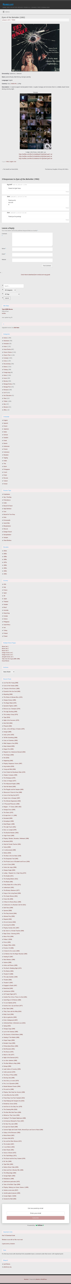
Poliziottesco (7, 500)
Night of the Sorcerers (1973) (11, 720)
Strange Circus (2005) (9, 809)
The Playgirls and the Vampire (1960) (13, 789)
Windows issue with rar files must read (12, 1239)
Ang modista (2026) (9, 766)
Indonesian (6, 446)
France (5, 590)
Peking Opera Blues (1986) (11, 1046)
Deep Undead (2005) (9, 746)
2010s (5, 551)
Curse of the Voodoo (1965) (11, 685)
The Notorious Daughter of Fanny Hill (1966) (57, 169)
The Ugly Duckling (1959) (10, 711)
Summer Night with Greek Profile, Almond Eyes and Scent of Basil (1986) (23, 1129)
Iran (5, 627)
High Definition (7, 508)
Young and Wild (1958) (10, 769)
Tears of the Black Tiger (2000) (12, 1184)
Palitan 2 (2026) (8, 939)
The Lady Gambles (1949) (10, 977)
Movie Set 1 (5, 646)
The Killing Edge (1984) (10, 1173)
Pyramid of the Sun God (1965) (12, 691)
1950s (5, 568)
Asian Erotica (7, 349)
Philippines (6, 621)
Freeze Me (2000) (8, 899)
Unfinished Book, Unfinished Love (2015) (14, 1023)
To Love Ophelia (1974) (10, 1003)
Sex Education (7, 395)
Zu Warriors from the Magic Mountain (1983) (15, 953)
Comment (4, 234)
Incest (5, 378)
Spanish (6, 423)
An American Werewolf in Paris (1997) (14, 1121)
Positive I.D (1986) (9, 948)
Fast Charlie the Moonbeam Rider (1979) (14, 772)
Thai (5, 463)
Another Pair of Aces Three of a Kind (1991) (15, 997)
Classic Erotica (8, 352)
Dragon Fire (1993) (8, 749)
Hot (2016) (6, 757)
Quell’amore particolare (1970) (12, 1181)
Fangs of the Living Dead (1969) (12, 893)
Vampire (6, 537)
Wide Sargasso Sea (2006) (11, 743)
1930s (5, 574)
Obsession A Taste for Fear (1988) (13, 792)
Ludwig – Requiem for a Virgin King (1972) (15, 873)
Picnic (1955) (7, 942)
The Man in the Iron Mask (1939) (12, 855)
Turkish (6, 481)
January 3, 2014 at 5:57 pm (19, 196)
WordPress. (44, 1279)
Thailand (6, 601)
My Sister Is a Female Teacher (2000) (14, 930)
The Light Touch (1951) (10, 827)
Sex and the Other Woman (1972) (13, 1141)
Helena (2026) (7, 853)
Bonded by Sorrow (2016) (10, 1103)
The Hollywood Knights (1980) (12, 783)
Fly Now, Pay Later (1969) (10, 1124)
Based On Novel (8, 505)
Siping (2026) (7, 1026)
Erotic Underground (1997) (11, 1020)
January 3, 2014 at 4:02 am (18, 212)
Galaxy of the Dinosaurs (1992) (12, 1132)
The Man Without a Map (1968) (12, 1063)
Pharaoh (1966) (8, 726)
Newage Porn (7, 387)
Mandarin (6, 455)
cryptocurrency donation (8, 1243)
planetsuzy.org (7, 1267)
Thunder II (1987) (8, 982)
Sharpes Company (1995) (10, 775)
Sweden (6, 604)
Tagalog (6, 458)
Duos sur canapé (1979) (10, 830)
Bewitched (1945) (8, 988)
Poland (5, 636)
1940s (5, 571)
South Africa (7, 624)
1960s (5, 565)
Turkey (5, 630)
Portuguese (7, 469)
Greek (5, 440)
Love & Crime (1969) (9, 864)
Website (4, 259)
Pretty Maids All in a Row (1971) (12, 884)
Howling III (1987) (8, 956)
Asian (5, 346)
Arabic (5, 460)
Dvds (5, 517)
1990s (7, 161)
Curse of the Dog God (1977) (11, 795)
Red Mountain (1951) (9, 1049)
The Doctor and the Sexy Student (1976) (14, 1158)
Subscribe (35, 1218)
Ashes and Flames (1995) (10, 965)
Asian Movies (5, 661)
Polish (5, 475)
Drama (5, 366)
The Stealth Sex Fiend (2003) (10, 169)
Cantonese (6, 452)
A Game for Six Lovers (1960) (12, 951)
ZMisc (5, 410)
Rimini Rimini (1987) (9, 1135)
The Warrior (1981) (8, 971)
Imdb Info (14, 83)
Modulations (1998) (9, 1178)
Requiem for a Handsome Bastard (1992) (14, 752)
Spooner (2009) (8, 910)
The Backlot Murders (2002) (11, 832)
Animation (6, 343)
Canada (6, 616)
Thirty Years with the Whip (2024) (12, 1011)
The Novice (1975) (8, 1052)
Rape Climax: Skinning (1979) (12, 933)
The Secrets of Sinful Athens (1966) (13, 1034)
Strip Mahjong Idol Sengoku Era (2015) (14, 1101)
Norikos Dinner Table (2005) (11, 1167)
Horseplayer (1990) (9, 821)
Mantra (38, 1279)
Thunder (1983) (8, 979)
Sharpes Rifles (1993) (9, 945)
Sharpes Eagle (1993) (9, 870)
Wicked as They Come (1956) (12, 1115)
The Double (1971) (8, 876)
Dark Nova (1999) (8, 907)
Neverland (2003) (8, 841)
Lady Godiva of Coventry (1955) (12, 1069)
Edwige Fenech (8, 531)
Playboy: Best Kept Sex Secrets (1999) (14, 1092)
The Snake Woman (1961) (11, 896)
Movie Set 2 (5, 648)
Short (5, 398)
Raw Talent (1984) (8, 1008)
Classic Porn (7, 355)
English (11, 161)
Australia (6, 610)
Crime (5, 361)
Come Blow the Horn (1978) (11, 1095)
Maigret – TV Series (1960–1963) (12, 806)
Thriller (13, 20)
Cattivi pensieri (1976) (9, 1072)
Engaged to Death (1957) (10, 985)
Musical (6, 529)
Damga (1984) (7, 1066)
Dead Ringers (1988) (9, 824)
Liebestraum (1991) (9, 887)
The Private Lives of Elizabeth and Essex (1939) (17, 861)
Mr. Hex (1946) (7, 1161)
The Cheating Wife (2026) (10, 1109)
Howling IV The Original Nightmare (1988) (15, 1118)
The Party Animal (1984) (10, 913)
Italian (5, 432)
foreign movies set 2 (7, 654)
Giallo (5, 503)
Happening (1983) (8, 760)
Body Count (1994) (9, 1014)
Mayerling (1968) (8, 694)
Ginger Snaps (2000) (9, 1040)
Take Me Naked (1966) (10, 786)
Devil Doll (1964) (8, 723)
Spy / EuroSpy (7, 497)
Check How (24, 274)
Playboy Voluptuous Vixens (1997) (13, 763)
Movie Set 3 (5, 650)
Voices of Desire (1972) (10, 1152)
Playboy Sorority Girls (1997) (11, 928)
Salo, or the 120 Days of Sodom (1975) (14, 729)
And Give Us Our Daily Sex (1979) (13, 1106)
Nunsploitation (7, 534)
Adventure (6, 340)
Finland (5, 633)
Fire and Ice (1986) (9, 1089)
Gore (5, 511)
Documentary (7, 363)
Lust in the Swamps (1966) (11, 1031)
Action (5, 338)
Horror (5, 375)
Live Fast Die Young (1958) (11, 682)
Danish (5, 443)
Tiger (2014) (7, 717)
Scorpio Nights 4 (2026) (10, 1196)
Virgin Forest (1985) (9, 835)
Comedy (6, 358)
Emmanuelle (7, 520)
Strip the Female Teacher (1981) (12, 844)
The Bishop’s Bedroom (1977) (12, 890)
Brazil (5, 607)
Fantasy (6, 369)
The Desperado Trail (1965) (11, 858)
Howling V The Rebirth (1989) (11, 1037)
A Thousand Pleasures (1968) (11, 804)
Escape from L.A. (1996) (10, 815)
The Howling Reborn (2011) (11, 879)
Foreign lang (7, 372)
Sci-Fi (5, 392)
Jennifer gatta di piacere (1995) (12, 1193)
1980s (5, 559)
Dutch (5, 466)
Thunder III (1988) (8, 974)
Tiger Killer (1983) (8, 1164)
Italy (5, 587)
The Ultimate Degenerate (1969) (12, 801)
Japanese (6, 429)
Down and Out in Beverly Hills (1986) (13, 1170)
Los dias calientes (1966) (10, 1060)
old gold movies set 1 (7, 656)
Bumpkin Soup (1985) (9, 1043)
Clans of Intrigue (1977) (10, 781)
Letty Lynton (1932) (9, 734)
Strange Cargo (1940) (9, 1028)
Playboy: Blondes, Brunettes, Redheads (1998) (16, 838)
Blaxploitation (7, 526)
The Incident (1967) (9, 1144)
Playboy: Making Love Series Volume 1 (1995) (16, 1187)
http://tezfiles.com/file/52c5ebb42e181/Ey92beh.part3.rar (35, 158)
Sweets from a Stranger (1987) (12, 798)
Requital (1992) (8, 919)
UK (4, 596)
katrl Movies (7, 1264)
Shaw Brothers (7, 540)
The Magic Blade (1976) (10, 703)
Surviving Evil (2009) (9, 925)
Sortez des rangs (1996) (10, 867)
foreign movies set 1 (7, 652)
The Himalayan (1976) (9, 778)
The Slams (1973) (8, 812)
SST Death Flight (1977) (10, 994)
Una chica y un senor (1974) (11, 1080)
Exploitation (7, 494)
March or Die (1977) (9, 1054)
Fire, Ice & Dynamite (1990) (11, 1083)
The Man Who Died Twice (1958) (12, 1112)
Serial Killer (7, 523)
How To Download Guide (8, 1235)
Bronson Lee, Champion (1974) (12, 708)
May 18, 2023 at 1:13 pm (20, 184)
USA (15, 161)
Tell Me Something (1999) (10, 737)
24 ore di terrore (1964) (10, 922)
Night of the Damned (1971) (11, 1057)
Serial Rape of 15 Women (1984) (12, 1000)
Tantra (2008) (7, 847)
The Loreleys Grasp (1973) (11, 714)
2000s (5, 553)
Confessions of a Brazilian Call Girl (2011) (15, 904)
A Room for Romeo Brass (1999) (12, 902)
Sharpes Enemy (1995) (10, 700)
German (6, 434)
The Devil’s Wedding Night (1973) (12, 968)
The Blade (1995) (8, 881)
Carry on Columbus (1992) (11, 740)
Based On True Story (9, 514)
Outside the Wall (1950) (10, 1199)
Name (4, 248)
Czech (5, 472)
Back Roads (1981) (9, 1150)
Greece (5, 619)
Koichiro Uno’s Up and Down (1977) (13, 1005)
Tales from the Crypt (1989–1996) (11, 658)
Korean (5, 483)
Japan (5, 598)
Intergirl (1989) (7, 731)
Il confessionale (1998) (10, 850)
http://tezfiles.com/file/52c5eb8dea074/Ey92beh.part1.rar (35, 154)
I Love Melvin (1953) (9, 1147)
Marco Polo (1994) (8, 936)
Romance (6, 389)
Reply (67, 191)
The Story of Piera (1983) (10, 1075)
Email (4, 254)
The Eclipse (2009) (9, 755)
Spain (5, 593)
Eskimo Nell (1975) (9, 1138)
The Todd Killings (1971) (10, 1155)
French (5, 426)
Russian (6, 478)
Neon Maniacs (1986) (9, 959)
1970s (5, 562)
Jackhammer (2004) (9, 991)
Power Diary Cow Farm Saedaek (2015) (14, 1098)
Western (6, 407)
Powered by (31, 1225)
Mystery (6, 381)
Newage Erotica (8, 384)
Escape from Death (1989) (11, 1126)
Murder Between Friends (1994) (12, 1086)
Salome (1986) (7, 962)
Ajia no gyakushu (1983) (10, 1017)
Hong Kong (7, 613)
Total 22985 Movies (7, 309)
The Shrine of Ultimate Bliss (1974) (13, 697)
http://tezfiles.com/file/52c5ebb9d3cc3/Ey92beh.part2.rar (35, 156)
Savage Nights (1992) (9, 1175)
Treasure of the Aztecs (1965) (12, 688)
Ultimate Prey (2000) (9, 916)
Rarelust (8, 4)
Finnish (5, 449)
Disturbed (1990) (8, 818)
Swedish (6, 437)
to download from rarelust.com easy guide (38, 274)
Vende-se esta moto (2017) (11, 1190)
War (5, 404)
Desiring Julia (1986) (9, 1077)
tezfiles (4, 313)
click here (16, 327)
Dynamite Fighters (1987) (10, 706)
